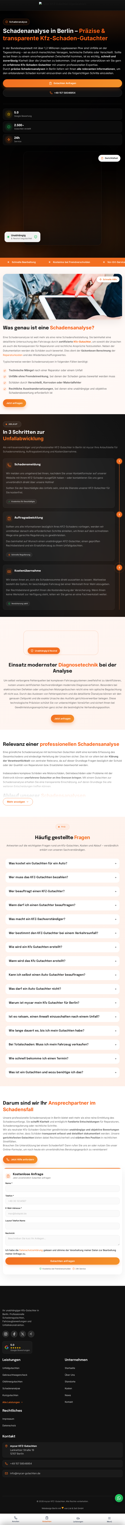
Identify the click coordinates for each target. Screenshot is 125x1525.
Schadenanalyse (11, 1388)
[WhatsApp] (119, 1498)
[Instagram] (5, 1334)
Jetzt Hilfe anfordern (22, 1159)
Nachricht (9, 1233)
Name (8, 1183)
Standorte (70, 1381)
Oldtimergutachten (12, 1381)
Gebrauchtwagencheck (14, 1374)
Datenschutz (9, 1425)
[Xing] (31, 1334)
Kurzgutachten (10, 1395)
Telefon (9, 1196)
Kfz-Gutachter (82, 341)
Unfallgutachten (10, 1368)
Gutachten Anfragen (65, 83)
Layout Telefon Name (15, 1220)
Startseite (70, 1368)
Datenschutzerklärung (31, 1250)
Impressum (8, 1418)
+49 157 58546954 (64, 92)
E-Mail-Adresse (13, 1208)
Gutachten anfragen (62, 1261)
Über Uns (70, 1374)
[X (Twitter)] (22, 1334)
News (68, 1395)
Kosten (68, 1388)
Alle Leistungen (11, 1402)
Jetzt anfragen (14, 403)
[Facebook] (14, 1334)
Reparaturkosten (12, 355)
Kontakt (69, 1401)
